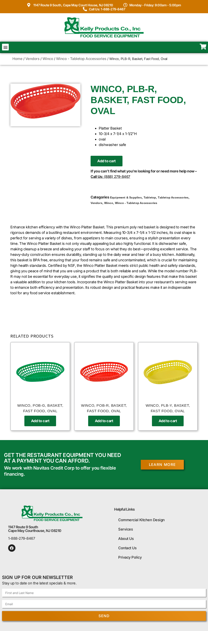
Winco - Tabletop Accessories (81, 59)
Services (125, 529)
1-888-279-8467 (21, 538)
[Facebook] (11, 548)
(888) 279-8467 (117, 176)
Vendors (32, 59)
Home (17, 59)
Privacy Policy (130, 557)
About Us (126, 538)
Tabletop (150, 197)
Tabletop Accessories (173, 197)
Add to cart (106, 161)
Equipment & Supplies (126, 197)
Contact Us (127, 548)
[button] (5, 47)
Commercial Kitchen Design (141, 520)
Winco (47, 59)
